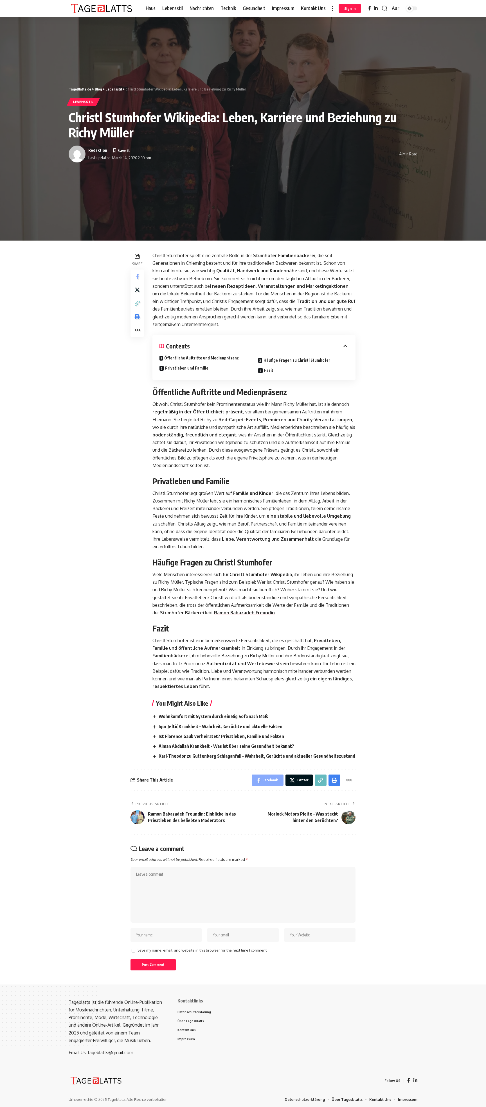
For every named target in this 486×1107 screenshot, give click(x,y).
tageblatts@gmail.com (110, 1052)
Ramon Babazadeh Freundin (244, 612)
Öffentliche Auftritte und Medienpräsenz (201, 358)
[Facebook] (369, 8)
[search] (385, 8)
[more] (333, 8)
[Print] (137, 316)
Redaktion (97, 150)
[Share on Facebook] (137, 276)
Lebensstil (83, 101)
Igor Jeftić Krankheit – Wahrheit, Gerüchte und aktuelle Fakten (220, 726)
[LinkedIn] (375, 8)
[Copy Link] (137, 303)
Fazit (268, 370)
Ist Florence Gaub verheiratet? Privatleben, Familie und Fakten (221, 736)
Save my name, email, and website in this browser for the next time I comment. (202, 950)
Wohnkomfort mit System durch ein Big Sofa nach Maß (213, 716)
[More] (137, 330)
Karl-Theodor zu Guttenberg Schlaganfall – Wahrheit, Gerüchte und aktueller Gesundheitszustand (257, 756)
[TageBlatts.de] (102, 8)
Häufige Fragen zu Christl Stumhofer (297, 360)
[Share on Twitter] (137, 289)
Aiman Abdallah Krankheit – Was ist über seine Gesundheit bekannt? (226, 746)
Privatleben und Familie (186, 368)
